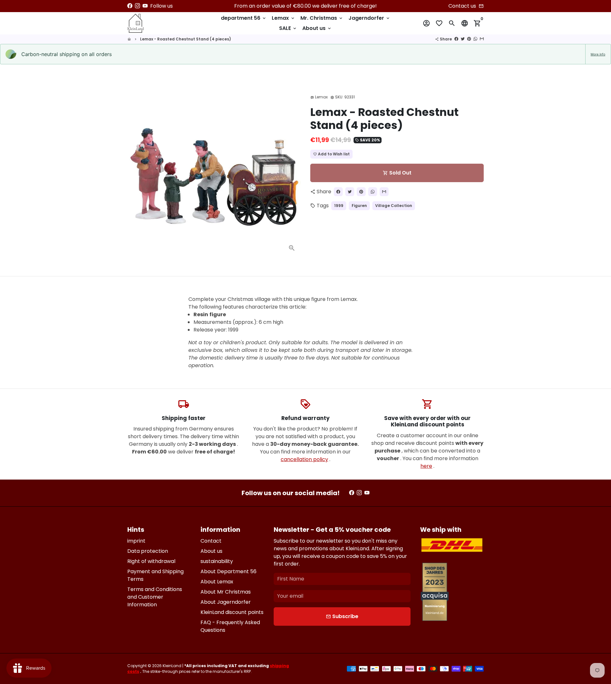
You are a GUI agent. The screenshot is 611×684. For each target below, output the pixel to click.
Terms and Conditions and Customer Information (154, 597)
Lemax (283, 18)
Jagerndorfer (369, 18)
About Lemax (216, 581)
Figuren (359, 205)
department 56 (244, 18)
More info (598, 54)
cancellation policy (304, 459)
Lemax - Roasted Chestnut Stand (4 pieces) (185, 39)
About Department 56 (228, 571)
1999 (338, 205)
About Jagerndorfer (225, 602)
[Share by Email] (482, 39)
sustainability (216, 561)
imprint (136, 541)
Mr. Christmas (321, 18)
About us (317, 28)
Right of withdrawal (151, 561)
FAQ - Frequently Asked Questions (230, 626)
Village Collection (393, 205)
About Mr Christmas (225, 591)
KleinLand (172, 665)
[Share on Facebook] (456, 39)
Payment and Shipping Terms (155, 575)
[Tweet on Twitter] (463, 39)
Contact (210, 541)
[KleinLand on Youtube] (145, 6)
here (426, 466)
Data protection (147, 551)
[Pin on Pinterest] (469, 39)
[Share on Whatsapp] (475, 39)
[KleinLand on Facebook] (129, 6)
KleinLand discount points (231, 612)
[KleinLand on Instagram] (137, 6)
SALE (288, 28)
